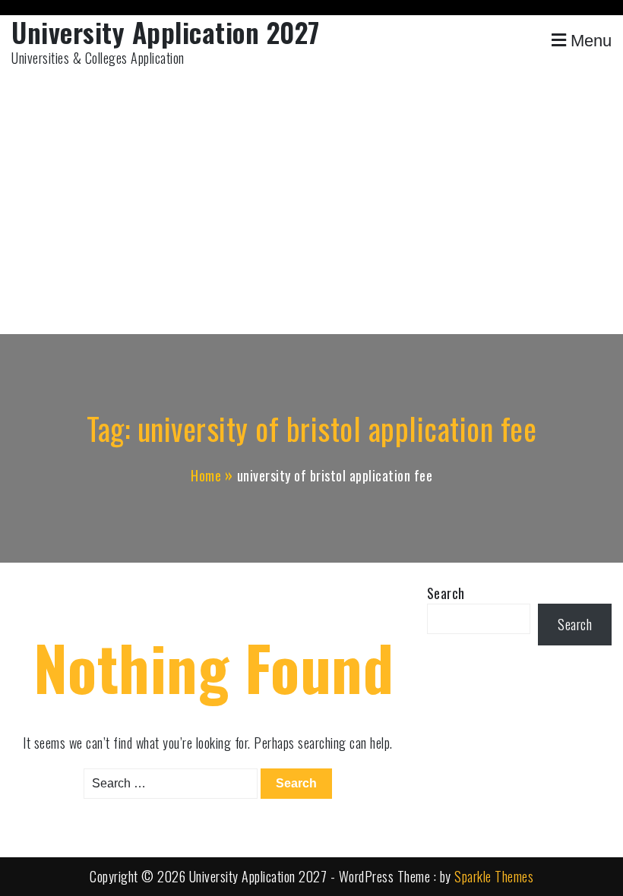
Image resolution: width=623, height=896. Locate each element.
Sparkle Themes (493, 876)
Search (446, 593)
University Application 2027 (165, 31)
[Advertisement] (311, 205)
